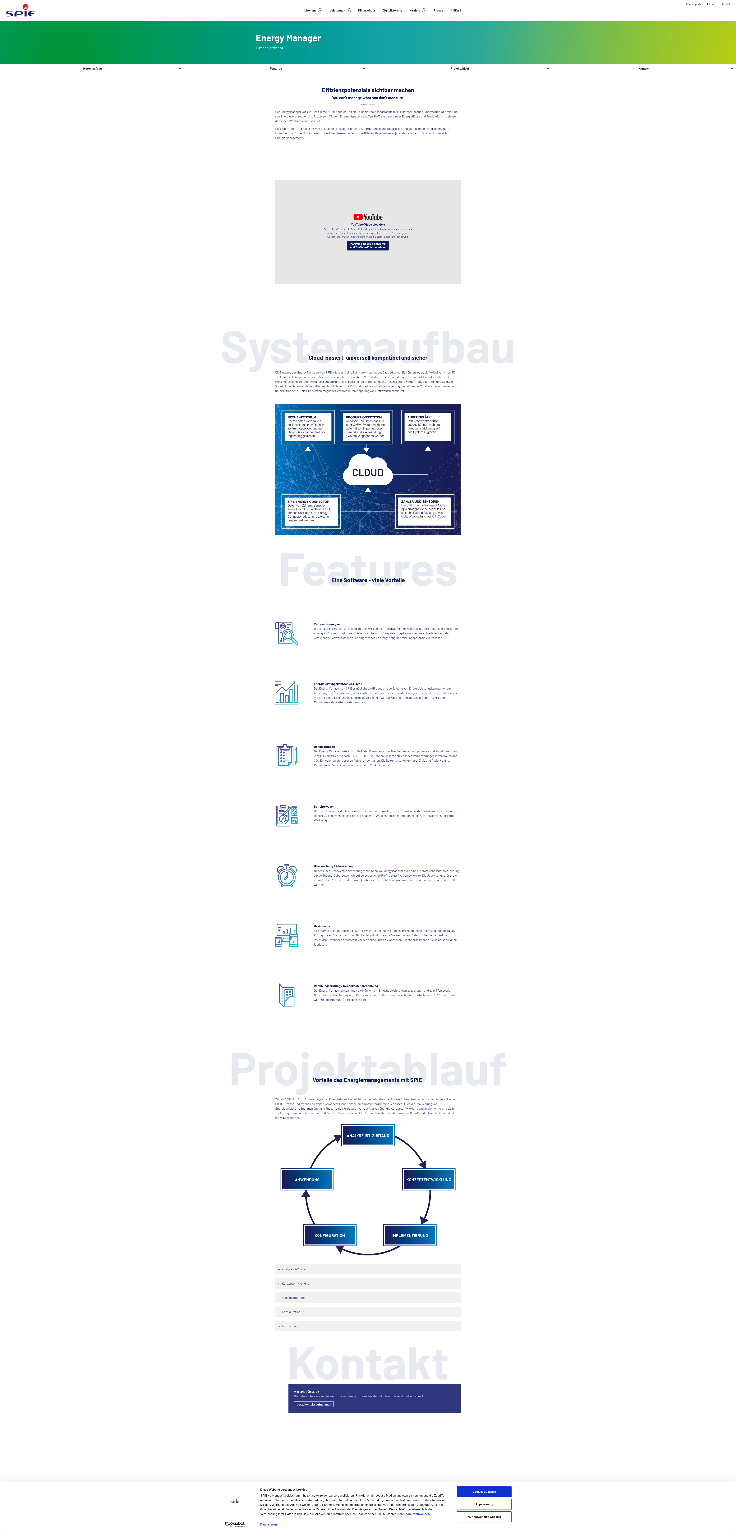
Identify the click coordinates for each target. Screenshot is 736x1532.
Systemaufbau (92, 68)
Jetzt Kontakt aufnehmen (314, 1404)
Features (276, 68)
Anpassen (482, 1504)
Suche (714, 4)
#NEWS (456, 10)
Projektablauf (460, 68)
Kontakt (727, 4)
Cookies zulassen (484, 1491)
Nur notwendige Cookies (484, 1516)
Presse (438, 10)
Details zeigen (269, 1524)
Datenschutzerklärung (396, 236)
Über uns (310, 10)
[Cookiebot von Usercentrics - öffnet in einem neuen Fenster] (235, 1524)
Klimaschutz (366, 10)
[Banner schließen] (520, 1487)
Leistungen (338, 10)
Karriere (415, 10)
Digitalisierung (392, 10)
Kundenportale (694, 4)
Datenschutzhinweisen (413, 1514)
